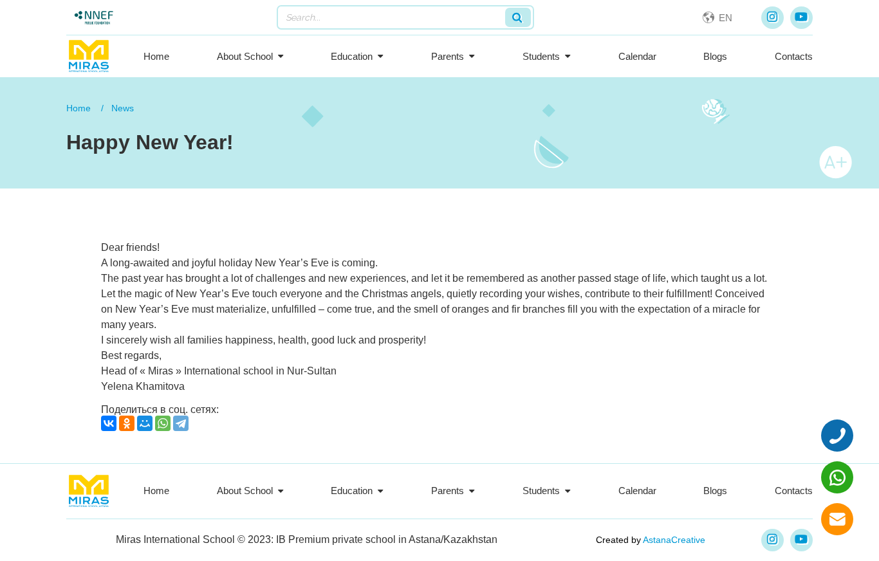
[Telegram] (181, 423)
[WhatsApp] (163, 423)
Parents (447, 56)
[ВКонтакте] (108, 423)
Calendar (637, 56)
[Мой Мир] (145, 423)
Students (541, 56)
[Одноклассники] (126, 423)
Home (156, 56)
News (122, 108)
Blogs (715, 56)
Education (352, 56)
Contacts (794, 56)
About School (245, 56)
